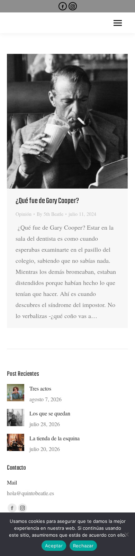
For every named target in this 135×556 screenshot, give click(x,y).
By (50, 214)
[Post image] (15, 392)
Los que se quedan (49, 413)
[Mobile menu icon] (117, 23)
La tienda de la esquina (54, 438)
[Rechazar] (126, 534)
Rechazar (83, 545)
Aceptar (54, 545)
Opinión (24, 214)
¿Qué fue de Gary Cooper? (47, 201)
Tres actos (40, 388)
